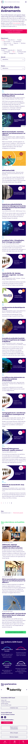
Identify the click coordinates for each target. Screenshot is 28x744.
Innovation (20, 53)
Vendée (11, 44)
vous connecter (16, 23)
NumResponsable (21, 51)
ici (15, 26)
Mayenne (16, 43)
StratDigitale (7, 51)
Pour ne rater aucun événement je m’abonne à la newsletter (14, 31)
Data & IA (19, 50)
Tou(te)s (3, 50)
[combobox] (13, 59)
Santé (5, 53)
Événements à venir (6, 512)
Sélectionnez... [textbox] (5, 59)
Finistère (19, 39)
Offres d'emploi (14, 732)
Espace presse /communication (14, 728)
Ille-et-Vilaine (7, 41)
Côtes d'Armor (11, 39)
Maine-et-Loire (7, 43)
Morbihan (23, 43)
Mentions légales (14, 737)
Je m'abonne (7, 722)
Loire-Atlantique (17, 41)
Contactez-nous (14, 707)
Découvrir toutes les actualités (15, 632)
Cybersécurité (11, 50)
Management (12, 53)
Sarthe (5, 44)
